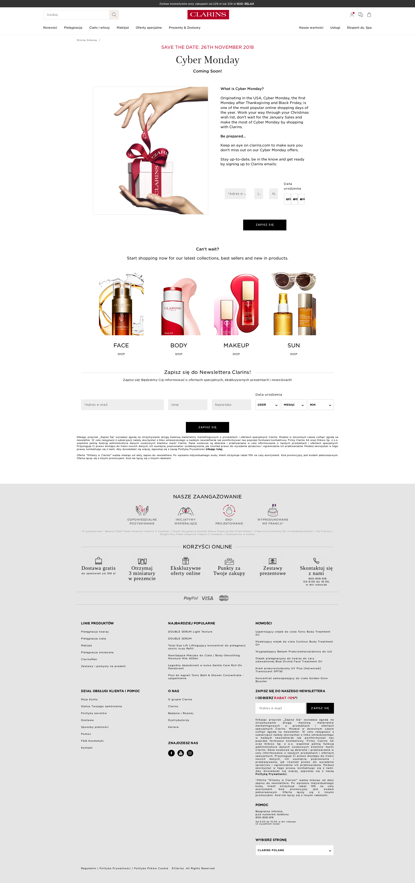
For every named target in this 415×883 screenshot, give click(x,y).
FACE (121, 345)
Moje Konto (89, 699)
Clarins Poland (271, 850)
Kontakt (87, 747)
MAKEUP (236, 345)
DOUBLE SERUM (180, 638)
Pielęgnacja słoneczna (97, 652)
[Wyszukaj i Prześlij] (114, 14)
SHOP (121, 354)
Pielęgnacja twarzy (95, 631)
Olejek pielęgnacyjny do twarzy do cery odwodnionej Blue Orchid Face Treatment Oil (288, 660)
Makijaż (86, 645)
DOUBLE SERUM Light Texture (190, 631)
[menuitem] (351, 14)
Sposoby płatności (95, 727)
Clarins (173, 706)
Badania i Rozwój (180, 713)
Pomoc (86, 733)
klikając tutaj (214, 449)
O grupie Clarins (180, 699)
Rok (302, 199)
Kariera (173, 727)
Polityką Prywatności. (271, 774)
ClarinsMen (89, 659)
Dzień (288, 199)
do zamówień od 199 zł (98, 570)
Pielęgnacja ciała (93, 638)
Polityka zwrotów (94, 713)
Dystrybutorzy (178, 720)
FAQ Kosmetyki (92, 740)
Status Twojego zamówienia (101, 706)
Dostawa (87, 720)
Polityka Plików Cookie (151, 868)
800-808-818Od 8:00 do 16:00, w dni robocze (316, 575)
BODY (178, 345)
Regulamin (88, 868)
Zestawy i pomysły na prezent (103, 666)
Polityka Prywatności (115, 868)
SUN (293, 345)
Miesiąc (295, 199)
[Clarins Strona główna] (208, 14)
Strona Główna (87, 40)
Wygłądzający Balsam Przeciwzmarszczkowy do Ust (293, 651)
